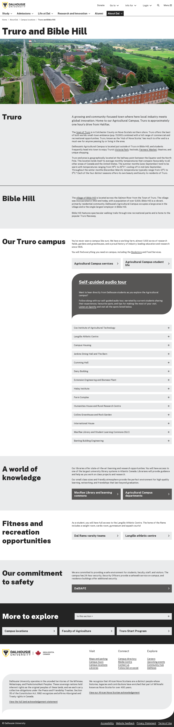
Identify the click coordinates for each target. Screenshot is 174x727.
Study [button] (5, 13)
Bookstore (136, 252)
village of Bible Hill (86, 198)
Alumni (99, 13)
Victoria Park (122, 149)
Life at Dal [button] (44, 13)
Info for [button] (129, 5)
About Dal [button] (114, 13)
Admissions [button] (24, 13)
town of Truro (83, 132)
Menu (167, 5)
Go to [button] (113, 5)
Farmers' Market (148, 149)
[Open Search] (158, 5)
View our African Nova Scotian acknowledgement (114, 692)
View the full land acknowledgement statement (33, 701)
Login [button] (145, 5)
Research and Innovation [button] (72, 13)
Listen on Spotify (87, 307)
